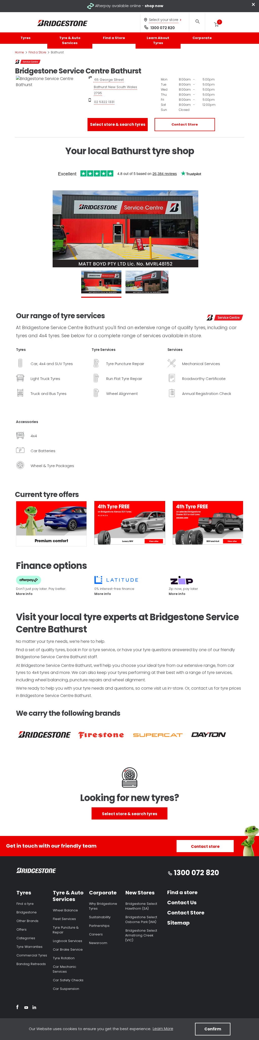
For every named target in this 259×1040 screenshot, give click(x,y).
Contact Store (184, 124)
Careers (96, 934)
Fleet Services (64, 918)
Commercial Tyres (31, 955)
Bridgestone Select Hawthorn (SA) (141, 906)
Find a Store (114, 37)
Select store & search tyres (117, 124)
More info (24, 593)
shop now (154, 5)
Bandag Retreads (31, 964)
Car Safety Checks (68, 980)
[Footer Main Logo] (36, 871)
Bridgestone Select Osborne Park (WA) (141, 919)
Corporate (202, 37)
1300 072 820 (162, 27)
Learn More (163, 1028)
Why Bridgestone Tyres (103, 906)
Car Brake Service (68, 949)
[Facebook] (17, 1008)
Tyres (25, 37)
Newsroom (98, 943)
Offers (21, 929)
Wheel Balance (65, 910)
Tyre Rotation (64, 958)
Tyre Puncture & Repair (66, 930)
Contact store (205, 846)
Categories (25, 938)
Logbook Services (67, 940)
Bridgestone (26, 912)
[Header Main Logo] (62, 23)
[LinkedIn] (34, 1008)
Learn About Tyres (158, 40)
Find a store (182, 892)
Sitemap (178, 922)
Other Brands (27, 920)
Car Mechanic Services (64, 969)
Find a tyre (25, 903)
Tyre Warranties (29, 946)
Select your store (164, 19)
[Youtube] (26, 1008)
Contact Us (182, 902)
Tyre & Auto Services (69, 40)
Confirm (212, 1029)
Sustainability (100, 917)
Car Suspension (66, 988)
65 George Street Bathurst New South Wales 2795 (115, 86)
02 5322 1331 (104, 101)
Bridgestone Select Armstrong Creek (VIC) (141, 935)
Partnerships (99, 925)
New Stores (140, 892)
